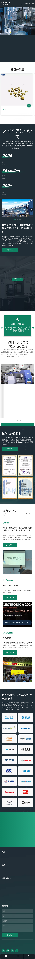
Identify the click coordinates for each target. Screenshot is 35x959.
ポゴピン (6, 109)
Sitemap (4, 952)
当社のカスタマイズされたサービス (13, 844)
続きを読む (10, 250)
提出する (9, 935)
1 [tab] (15, 421)
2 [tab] (17, 421)
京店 (30, 949)
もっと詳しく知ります (17, 279)
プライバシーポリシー (14, 952)
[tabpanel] (17, 34)
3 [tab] (20, 421)
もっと (27, 513)
